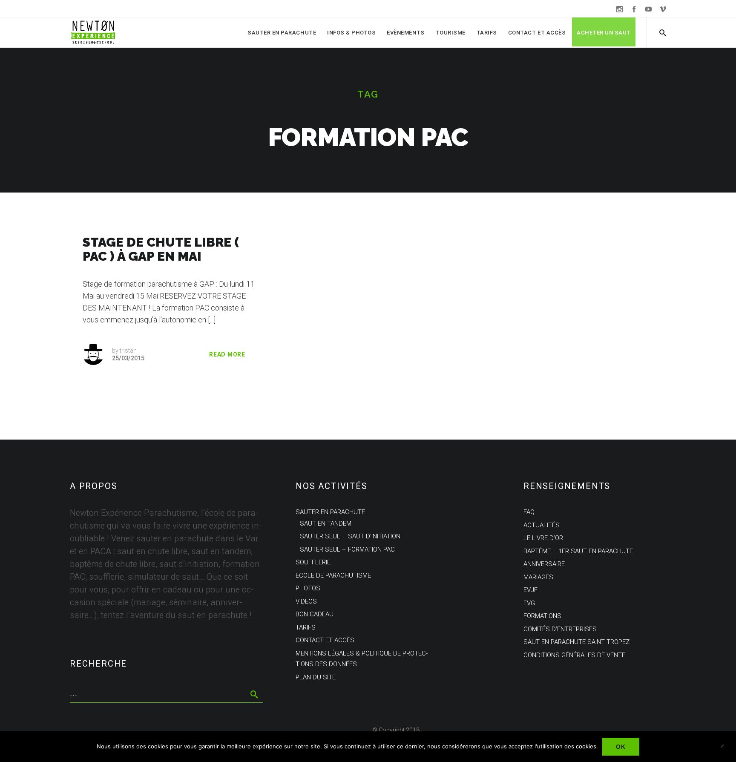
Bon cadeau (315, 614)
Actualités (541, 525)
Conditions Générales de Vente (574, 655)
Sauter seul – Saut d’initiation (350, 536)
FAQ (529, 512)
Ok (620, 746)
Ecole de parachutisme (333, 575)
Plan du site (316, 677)
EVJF (530, 590)
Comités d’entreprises (560, 629)
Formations (542, 616)
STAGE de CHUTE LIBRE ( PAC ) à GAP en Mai (161, 249)
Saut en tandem (325, 523)
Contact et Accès (537, 32)
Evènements (405, 32)
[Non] (725, 746)
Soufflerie (313, 562)
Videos (306, 601)
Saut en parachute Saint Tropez (576, 642)
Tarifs (487, 32)
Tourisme (451, 32)
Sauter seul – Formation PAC (347, 549)
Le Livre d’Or (543, 538)
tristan (128, 350)
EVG (529, 603)
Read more (227, 354)
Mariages (538, 577)
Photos (308, 588)
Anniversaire (544, 564)
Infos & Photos (351, 32)
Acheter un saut (604, 32)
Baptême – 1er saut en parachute (578, 551)
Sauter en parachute (281, 32)
